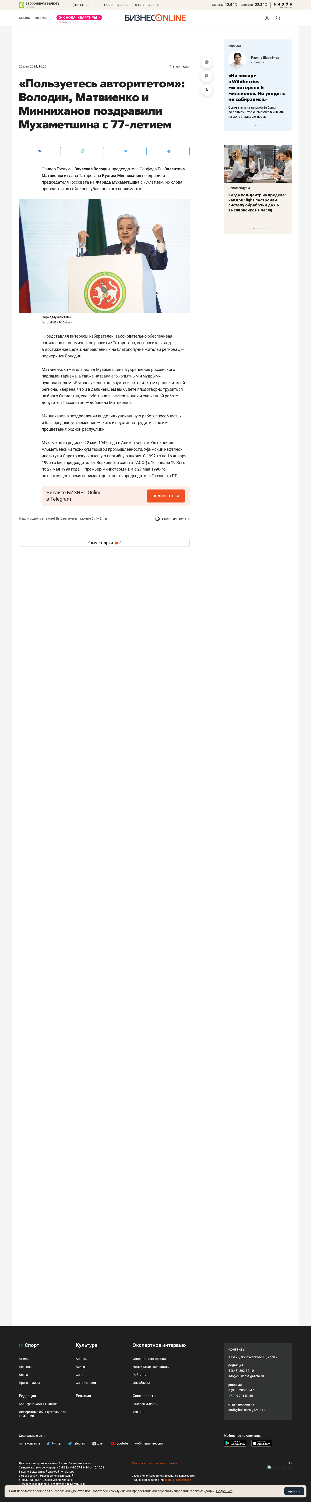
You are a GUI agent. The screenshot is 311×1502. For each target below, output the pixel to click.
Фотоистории (86, 1383)
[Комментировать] (206, 62)
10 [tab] (267, 228)
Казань (217, 5)
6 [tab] (258, 228)
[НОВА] (79, 19)
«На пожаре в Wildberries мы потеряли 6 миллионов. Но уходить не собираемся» (256, 87)
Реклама (83, 1396)
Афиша (24, 1359)
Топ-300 (138, 1412)
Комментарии (104, 543)
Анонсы (81, 1359)
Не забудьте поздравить (151, 1367)
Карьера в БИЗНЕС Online (38, 1404)
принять (294, 1491)
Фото (80, 1375)
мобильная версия (149, 1443)
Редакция (27, 1396)
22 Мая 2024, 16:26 (32, 66)
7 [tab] (260, 228)
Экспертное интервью (159, 1345)
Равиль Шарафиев (265, 57)
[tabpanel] (258, 85)
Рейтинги (140, 1375)
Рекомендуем (239, 188)
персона (234, 45)
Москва (247, 5)
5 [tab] (256, 228)
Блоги (23, 1375)
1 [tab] (255, 125)
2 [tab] (257, 125)
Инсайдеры (141, 1383)
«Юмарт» (258, 62)
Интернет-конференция (150, 1359)
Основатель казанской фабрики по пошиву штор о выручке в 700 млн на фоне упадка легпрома (256, 112)
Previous (230, 125)
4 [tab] (254, 228)
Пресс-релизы (29, 1383)
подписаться (166, 495)
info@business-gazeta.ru (246, 1376)
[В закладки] (206, 76)
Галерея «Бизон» (145, 1404)
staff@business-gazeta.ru (246, 1410)
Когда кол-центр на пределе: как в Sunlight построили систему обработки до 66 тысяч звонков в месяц (257, 203)
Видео (80, 1367)
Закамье (40, 18)
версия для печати (175, 518)
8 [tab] (263, 228)
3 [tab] (259, 125)
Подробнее (224, 1491)
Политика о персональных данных (154, 1463)
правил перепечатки (177, 1479)
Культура (86, 1345)
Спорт (31, 1345)
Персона (25, 1367)
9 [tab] (265, 228)
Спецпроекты (144, 1396)
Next (287, 125)
